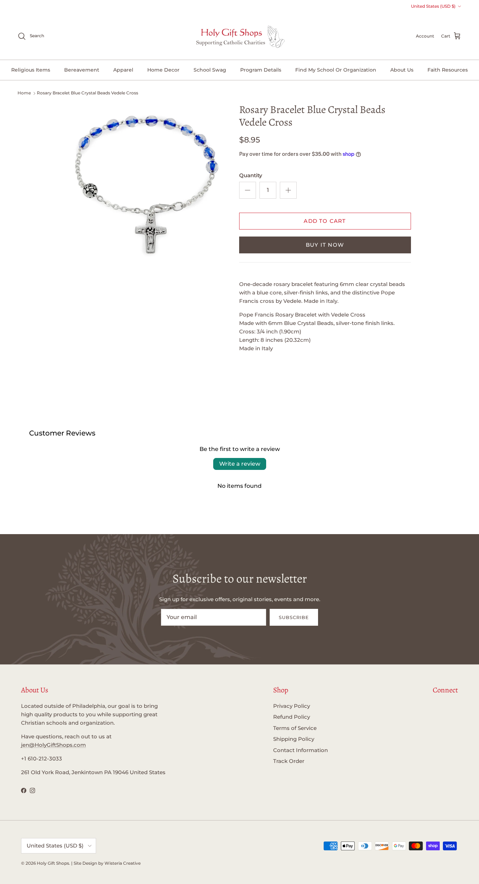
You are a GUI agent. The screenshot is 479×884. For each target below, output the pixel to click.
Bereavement (81, 70)
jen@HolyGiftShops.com (53, 745)
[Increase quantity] (288, 190)
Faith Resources (447, 70)
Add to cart (325, 221)
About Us (401, 70)
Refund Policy (291, 716)
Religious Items (30, 70)
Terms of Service (295, 728)
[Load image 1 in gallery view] (145, 181)
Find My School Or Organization (335, 70)
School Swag (210, 70)
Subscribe (294, 617)
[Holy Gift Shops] (239, 36)
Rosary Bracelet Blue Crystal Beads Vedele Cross (87, 92)
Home (24, 92)
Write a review (239, 463)
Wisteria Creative (122, 863)
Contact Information (300, 750)
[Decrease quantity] (247, 190)
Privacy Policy (291, 706)
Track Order (288, 761)
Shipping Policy (293, 739)
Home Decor (163, 70)
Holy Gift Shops (53, 863)
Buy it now (325, 244)
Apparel (123, 70)
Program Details (260, 70)
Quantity (250, 175)
